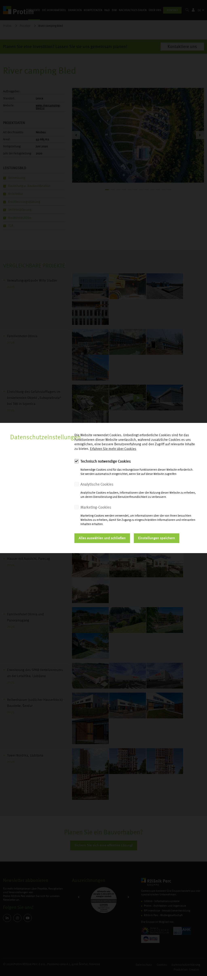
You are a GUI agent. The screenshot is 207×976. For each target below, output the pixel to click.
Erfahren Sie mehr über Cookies (113, 449)
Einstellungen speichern (156, 538)
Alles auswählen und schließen (102, 538)
